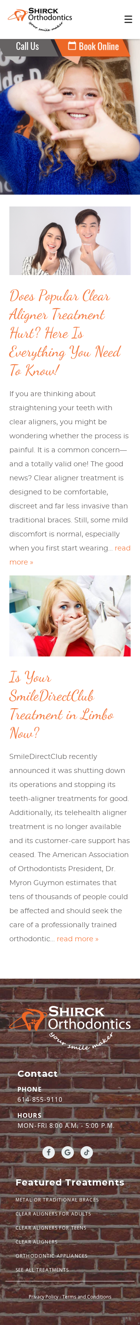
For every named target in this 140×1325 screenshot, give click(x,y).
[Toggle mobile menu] (128, 19)
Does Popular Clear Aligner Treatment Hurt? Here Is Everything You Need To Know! (64, 332)
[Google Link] (67, 1152)
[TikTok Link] (86, 1152)
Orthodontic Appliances (52, 1256)
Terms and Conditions (86, 1296)
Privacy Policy (43, 1296)
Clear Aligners (37, 1242)
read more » (78, 939)
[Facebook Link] (48, 1152)
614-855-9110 (40, 1099)
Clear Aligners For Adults (53, 1213)
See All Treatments (42, 1270)
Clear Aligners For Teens (51, 1227)
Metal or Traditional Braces (57, 1199)
